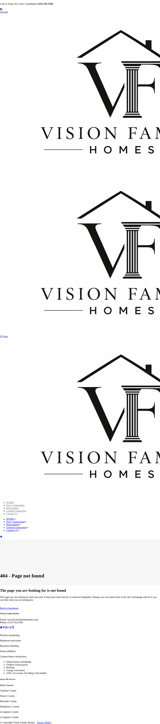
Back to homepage (9, 608)
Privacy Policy (44, 722)
